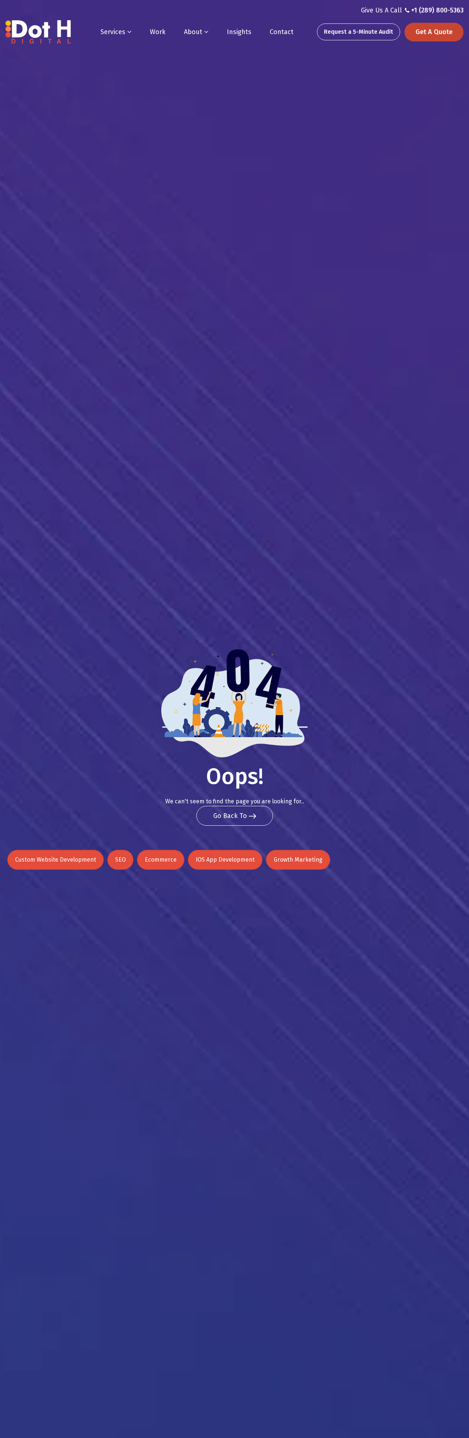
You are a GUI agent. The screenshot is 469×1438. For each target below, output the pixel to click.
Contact (281, 32)
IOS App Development (225, 859)
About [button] (194, 32)
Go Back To (231, 816)
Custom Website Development (55, 859)
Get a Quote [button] (434, 32)
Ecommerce (161, 859)
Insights (239, 32)
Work (158, 32)
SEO (120, 859)
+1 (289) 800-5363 (437, 10)
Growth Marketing (298, 859)
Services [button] (113, 32)
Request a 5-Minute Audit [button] (358, 31)
